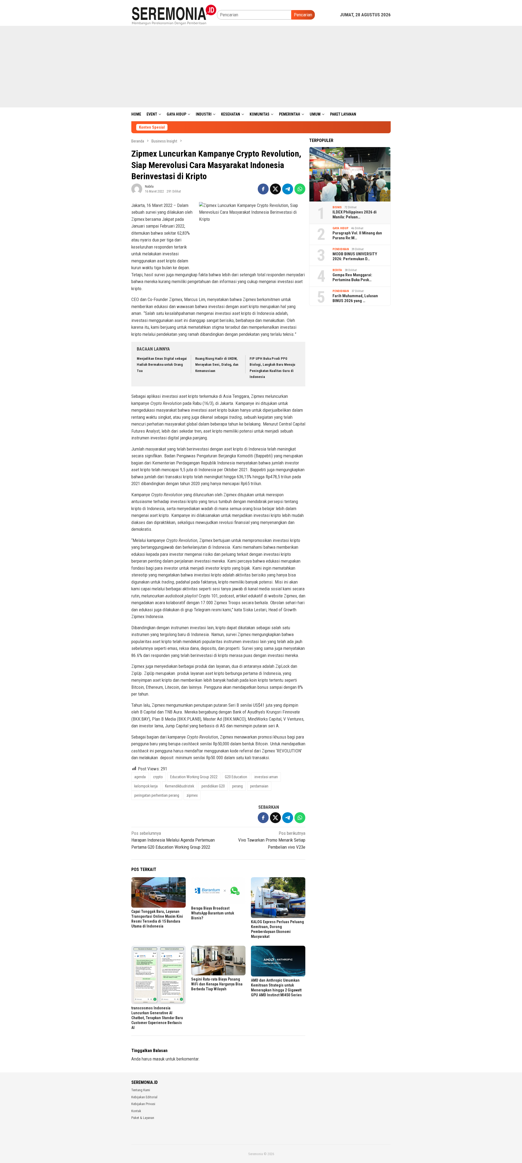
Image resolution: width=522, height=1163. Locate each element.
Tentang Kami (140, 1090)
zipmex (192, 795)
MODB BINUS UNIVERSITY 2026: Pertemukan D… (355, 256)
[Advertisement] (261, 67)
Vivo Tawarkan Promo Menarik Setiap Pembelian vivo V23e (271, 840)
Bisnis (337, 207)
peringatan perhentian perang (156, 795)
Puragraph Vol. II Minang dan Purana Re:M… (357, 235)
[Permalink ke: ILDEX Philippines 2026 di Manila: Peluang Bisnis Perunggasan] (350, 174)
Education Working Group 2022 (193, 777)
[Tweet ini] (275, 189)
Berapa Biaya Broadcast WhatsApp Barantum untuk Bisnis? (212, 913)
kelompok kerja (146, 786)
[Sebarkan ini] (263, 189)
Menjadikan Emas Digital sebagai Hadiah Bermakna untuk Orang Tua (162, 364)
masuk (158, 1059)
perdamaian (259, 786)
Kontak (136, 1111)
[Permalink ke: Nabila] (136, 188)
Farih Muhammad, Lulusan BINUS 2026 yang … (355, 298)
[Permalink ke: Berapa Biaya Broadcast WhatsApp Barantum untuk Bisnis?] (218, 890)
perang (237, 786)
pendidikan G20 (213, 786)
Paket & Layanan (142, 1118)
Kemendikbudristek (179, 786)
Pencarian (303, 14)
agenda (140, 777)
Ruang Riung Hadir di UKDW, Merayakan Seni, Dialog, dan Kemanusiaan (216, 364)
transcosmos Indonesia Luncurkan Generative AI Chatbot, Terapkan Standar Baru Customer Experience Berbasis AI (157, 1018)
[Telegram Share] (287, 189)
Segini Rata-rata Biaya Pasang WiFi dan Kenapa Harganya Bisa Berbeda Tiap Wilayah (217, 984)
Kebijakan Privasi (143, 1104)
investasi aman (266, 777)
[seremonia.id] (174, 14)
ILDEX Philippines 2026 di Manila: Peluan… (355, 214)
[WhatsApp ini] (299, 189)
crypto (158, 777)
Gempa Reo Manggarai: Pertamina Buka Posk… (352, 277)
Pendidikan (341, 249)
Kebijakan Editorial (144, 1097)
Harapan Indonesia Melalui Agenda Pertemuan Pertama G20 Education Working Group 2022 (173, 840)
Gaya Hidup (341, 228)
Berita (337, 270)
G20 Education (236, 777)
